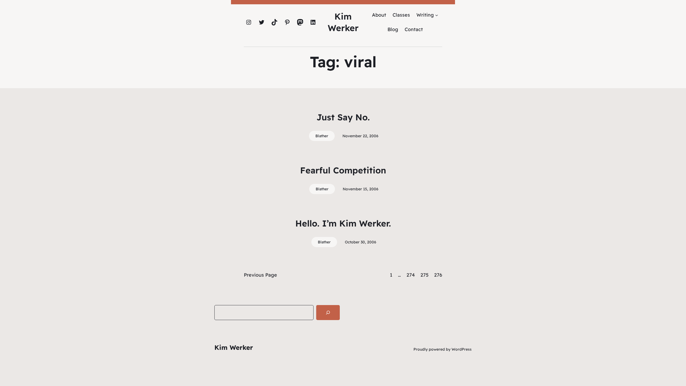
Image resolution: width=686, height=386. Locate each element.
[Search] (328, 312)
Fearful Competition (343, 170)
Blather (321, 135)
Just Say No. (343, 117)
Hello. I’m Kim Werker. (343, 223)
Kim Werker (233, 347)
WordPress (462, 349)
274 (411, 275)
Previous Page (260, 275)
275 (424, 275)
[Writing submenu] (436, 14)
